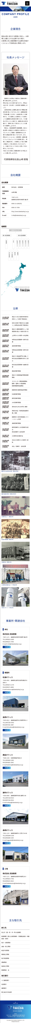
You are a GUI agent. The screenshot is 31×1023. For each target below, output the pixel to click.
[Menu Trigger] (27, 3)
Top (29, 1020)
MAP (6, 647)
